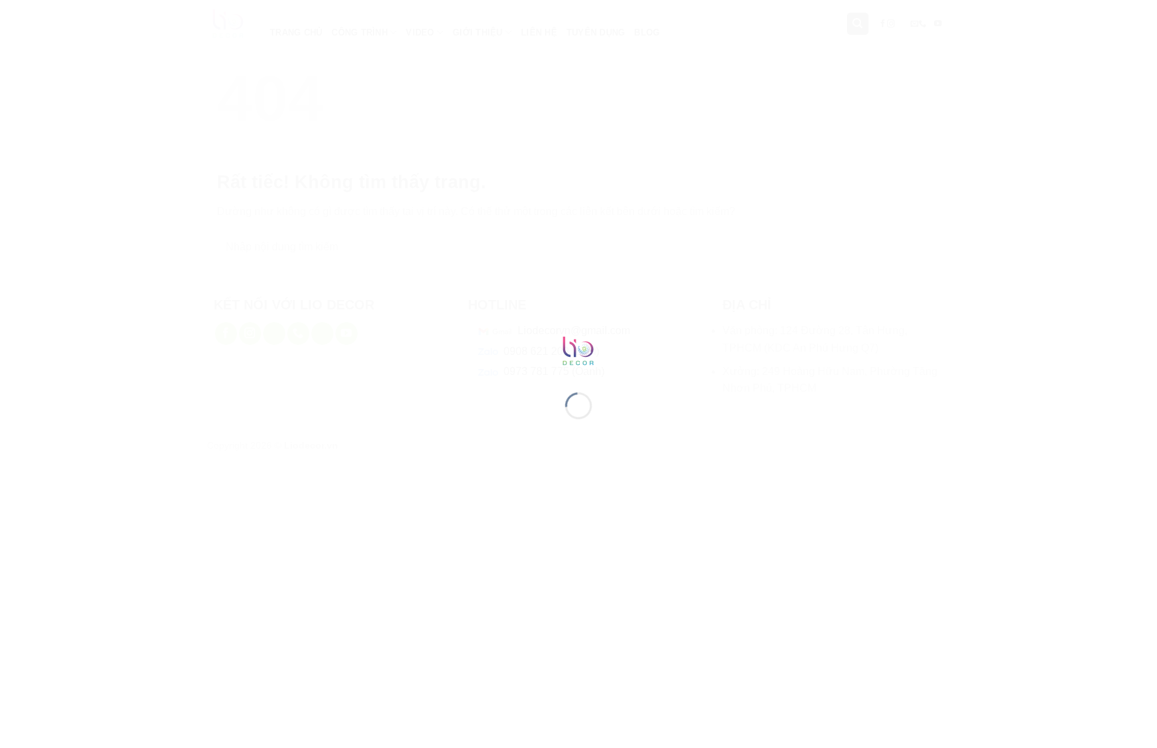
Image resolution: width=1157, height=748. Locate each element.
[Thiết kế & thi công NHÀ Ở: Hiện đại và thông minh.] (578, 350)
